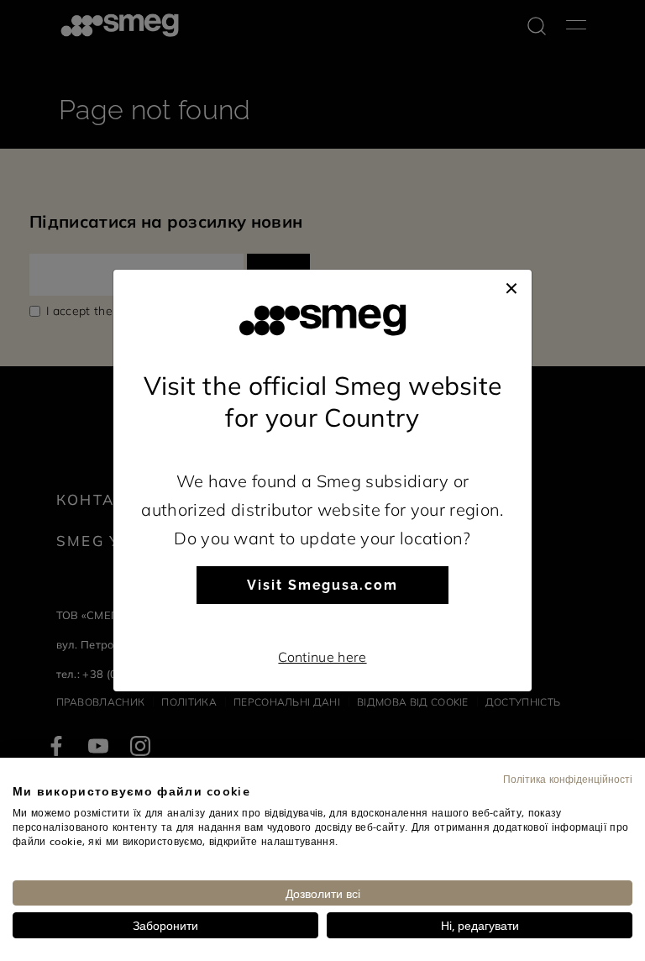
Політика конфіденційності (567, 778)
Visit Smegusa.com (322, 585)
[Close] (511, 286)
